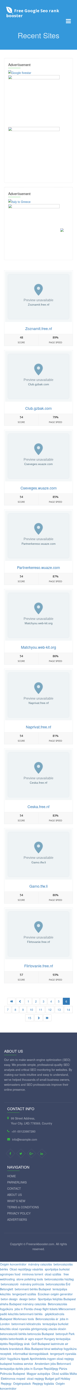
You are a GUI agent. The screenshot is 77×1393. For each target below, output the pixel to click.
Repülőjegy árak (19, 1344)
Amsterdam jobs (45, 1364)
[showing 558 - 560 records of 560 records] (20, 1001)
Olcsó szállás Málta (64, 1373)
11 (40, 1009)
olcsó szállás (53, 1274)
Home (11, 1176)
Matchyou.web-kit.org (38, 647)
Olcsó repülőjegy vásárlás (26, 1269)
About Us (14, 1195)
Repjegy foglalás (43, 1383)
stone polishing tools (29, 1279)
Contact (14, 1188)
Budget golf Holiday (57, 1378)
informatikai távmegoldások (30, 1354)
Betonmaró (64, 1364)
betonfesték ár (18, 1339)
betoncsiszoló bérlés (13, 1334)
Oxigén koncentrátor (13, 1264)
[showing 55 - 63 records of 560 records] (38, 1017)
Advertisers (17, 1219)
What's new (16, 1201)
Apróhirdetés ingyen (43, 1359)
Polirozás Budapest (12, 1373)
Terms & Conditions (23, 1207)
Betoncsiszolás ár (47, 1319)
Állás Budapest (34, 1349)
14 (68, 1009)
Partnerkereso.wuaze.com (38, 567)
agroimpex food (10, 1274)
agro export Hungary (41, 1339)
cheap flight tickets (46, 1309)
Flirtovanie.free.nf (38, 965)
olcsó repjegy (65, 1359)
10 (31, 1009)
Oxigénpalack (22, 1383)
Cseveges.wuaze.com (39, 487)
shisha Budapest (11, 1304)
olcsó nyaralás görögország (29, 1329)
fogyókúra (6, 1309)
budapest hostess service (16, 1364)
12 (50, 1009)
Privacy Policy (19, 1213)
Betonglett (6, 1289)
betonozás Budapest (40, 1334)
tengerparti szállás (24, 1294)
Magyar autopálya (38, 1373)
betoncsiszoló (9, 1284)
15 (29, 1018)
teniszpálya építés (11, 1368)
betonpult (62, 1334)
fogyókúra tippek (18, 1359)
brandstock (16, 1349)
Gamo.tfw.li (38, 886)
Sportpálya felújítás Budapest (57, 1299)
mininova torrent (32, 1274)
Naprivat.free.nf (38, 726)
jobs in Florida (24, 1309)
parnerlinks (17, 1182)
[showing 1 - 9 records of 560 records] (11, 1001)
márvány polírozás (32, 1284)
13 (59, 1009)
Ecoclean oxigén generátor (55, 1294)
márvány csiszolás (40, 1264)
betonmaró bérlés (31, 1314)
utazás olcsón (57, 1329)
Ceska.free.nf (38, 806)
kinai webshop (53, 1349)
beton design (9, 1299)
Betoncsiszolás (58, 1304)
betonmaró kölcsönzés (26, 1324)
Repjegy (6, 1383)
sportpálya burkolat (57, 1269)
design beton (27, 1299)
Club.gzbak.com (38, 408)
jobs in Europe (33, 1368)
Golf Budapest (40, 1344)
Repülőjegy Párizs (55, 1368)
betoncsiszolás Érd (58, 1284)
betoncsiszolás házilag (59, 1279)
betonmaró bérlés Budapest (33, 1289)
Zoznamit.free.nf (38, 328)
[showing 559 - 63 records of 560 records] (47, 1017)
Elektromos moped (13, 1378)
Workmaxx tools (23, 1319)
